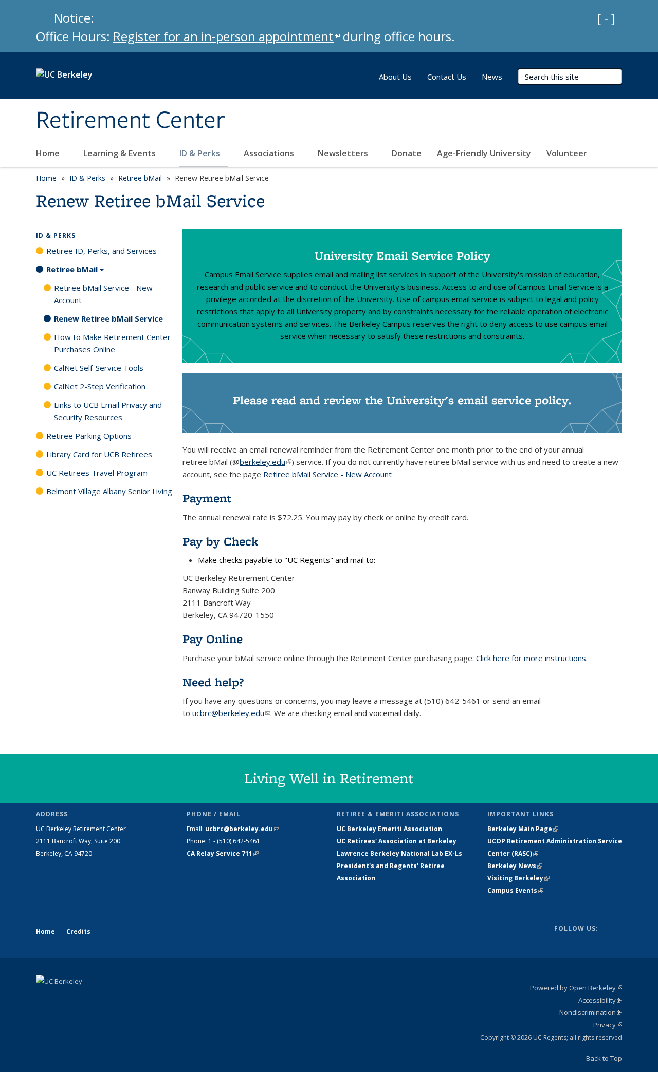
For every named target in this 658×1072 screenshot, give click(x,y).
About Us (395, 76)
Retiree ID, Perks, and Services (101, 251)
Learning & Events (120, 153)
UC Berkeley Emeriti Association (389, 828)
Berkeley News (514, 865)
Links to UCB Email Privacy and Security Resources (108, 411)
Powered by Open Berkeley (576, 987)
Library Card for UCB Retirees (99, 454)
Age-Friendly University (484, 153)
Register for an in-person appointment (226, 36)
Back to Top (604, 1058)
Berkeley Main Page (522, 828)
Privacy (607, 1024)
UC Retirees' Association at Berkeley (396, 841)
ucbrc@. (231, 713)
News (492, 76)
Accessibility (600, 1000)
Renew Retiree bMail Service (108, 318)
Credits (78, 931)
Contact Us (446, 76)
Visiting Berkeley (518, 878)
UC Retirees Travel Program (97, 472)
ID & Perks (200, 153)
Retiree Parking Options (89, 435)
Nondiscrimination (590, 1012)
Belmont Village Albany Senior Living (109, 491)
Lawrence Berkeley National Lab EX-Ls (399, 853)
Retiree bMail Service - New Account (327, 474)
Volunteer (567, 153)
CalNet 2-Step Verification (99, 386)
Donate (407, 153)
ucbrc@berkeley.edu (242, 828)
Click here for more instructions (531, 658)
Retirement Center (130, 120)
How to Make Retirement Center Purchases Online (112, 343)
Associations (270, 153)
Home (49, 153)
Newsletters (344, 153)
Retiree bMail (140, 178)
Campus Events (515, 890)
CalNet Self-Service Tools (98, 368)
